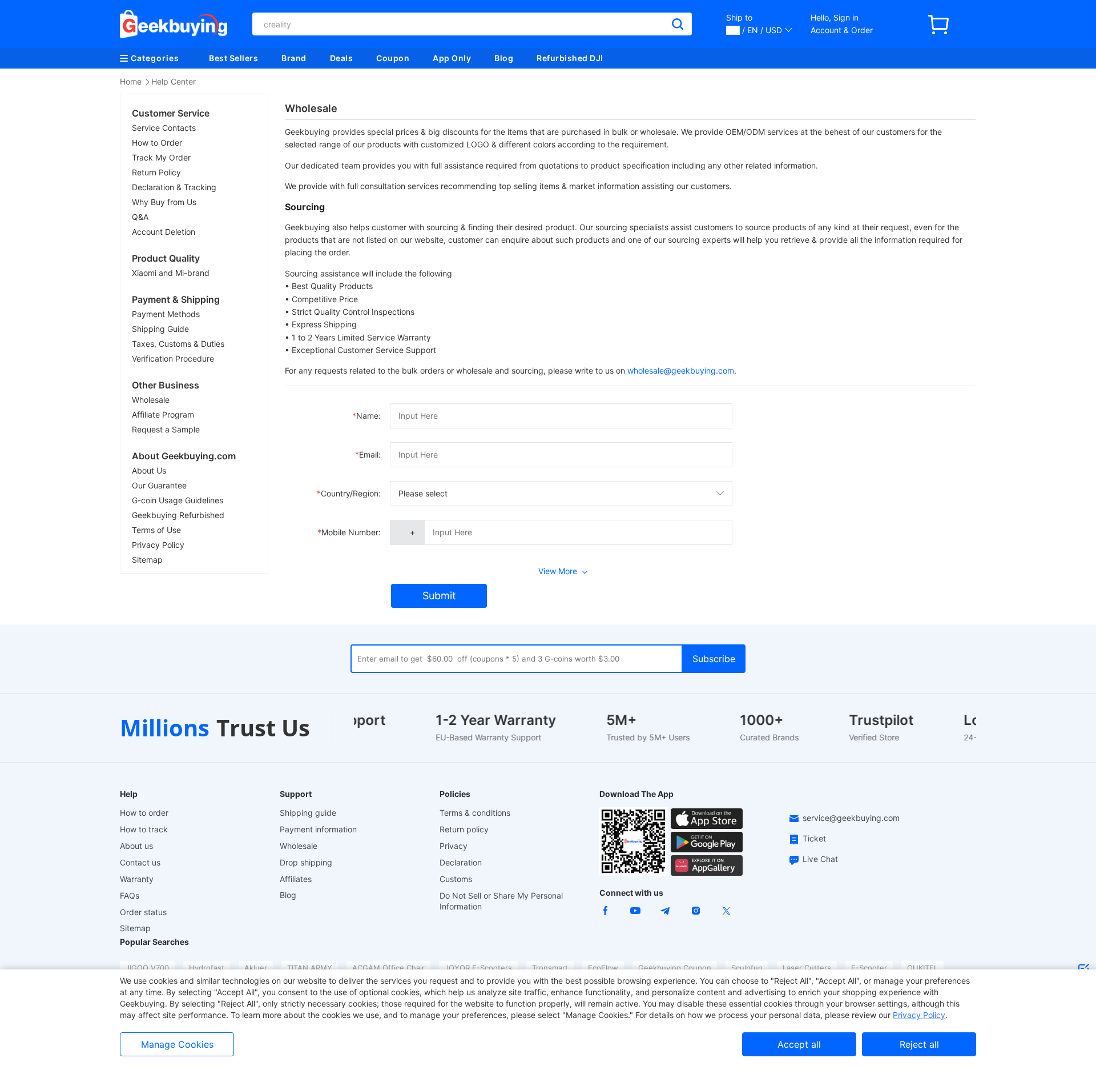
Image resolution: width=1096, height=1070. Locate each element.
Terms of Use (156, 530)
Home (131, 81)
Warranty (137, 879)
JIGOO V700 (147, 967)
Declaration (461, 862)
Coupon (392, 58)
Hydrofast (206, 967)
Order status (143, 912)
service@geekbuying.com (851, 818)
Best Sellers (233, 58)
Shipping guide (308, 812)
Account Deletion (163, 232)
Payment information (318, 829)
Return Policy (156, 172)
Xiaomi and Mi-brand (170, 273)
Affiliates (296, 879)
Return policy (464, 829)
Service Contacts (164, 128)
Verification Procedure (173, 358)
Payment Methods (166, 314)
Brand (294, 58)
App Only (452, 58)
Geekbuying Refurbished (178, 515)
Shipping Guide (160, 329)
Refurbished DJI (570, 58)
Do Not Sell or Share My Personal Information (501, 901)
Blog (503, 58)
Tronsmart (550, 967)
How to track (144, 829)
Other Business (165, 385)
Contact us (140, 862)
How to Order (157, 142)
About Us (149, 470)
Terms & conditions (475, 812)
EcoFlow (603, 967)
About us (136, 846)
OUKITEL (922, 967)
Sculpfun (747, 967)
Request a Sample (166, 429)
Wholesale (151, 399)
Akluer (255, 967)
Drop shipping (306, 862)
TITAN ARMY (309, 967)
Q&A (140, 217)
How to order (144, 812)
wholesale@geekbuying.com (680, 370)
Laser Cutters (807, 967)
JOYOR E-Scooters (478, 967)
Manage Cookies (177, 1044)
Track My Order (161, 157)
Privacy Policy (158, 545)
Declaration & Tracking (174, 187)
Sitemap (147, 559)
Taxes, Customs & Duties (178, 343)
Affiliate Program (163, 414)
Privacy (454, 846)
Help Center (173, 81)
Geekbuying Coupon (674, 967)
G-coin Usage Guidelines (177, 500)
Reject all (919, 1044)
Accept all (799, 1044)
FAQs (129, 895)
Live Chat (820, 859)
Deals (341, 58)
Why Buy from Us (164, 202)
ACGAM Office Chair (388, 967)
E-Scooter (869, 967)
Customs (456, 879)
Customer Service (170, 113)
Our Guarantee (159, 485)
